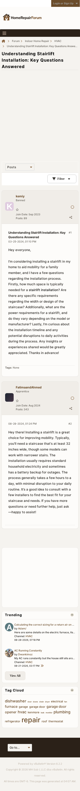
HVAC (29, 636)
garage (23, 706)
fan (65, 701)
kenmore (33, 712)
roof (44, 721)
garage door (37, 706)
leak (42, 712)
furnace (11, 706)
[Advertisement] (40, 113)
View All (15, 675)
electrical (57, 701)
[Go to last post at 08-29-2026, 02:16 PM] (42, 666)
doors (35, 701)
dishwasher (15, 701)
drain (41, 701)
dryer (47, 701)
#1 (70, 232)
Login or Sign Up (63, 3)
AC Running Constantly (28, 650)
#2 (70, 423)
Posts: (19, 218)
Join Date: (22, 214)
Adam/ (22, 628)
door (30, 701)
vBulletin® (40, 763)
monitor (49, 712)
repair (31, 720)
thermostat (55, 721)
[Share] (70, 217)
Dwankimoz (25, 654)
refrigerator (12, 721)
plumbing (62, 712)
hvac (22, 712)
